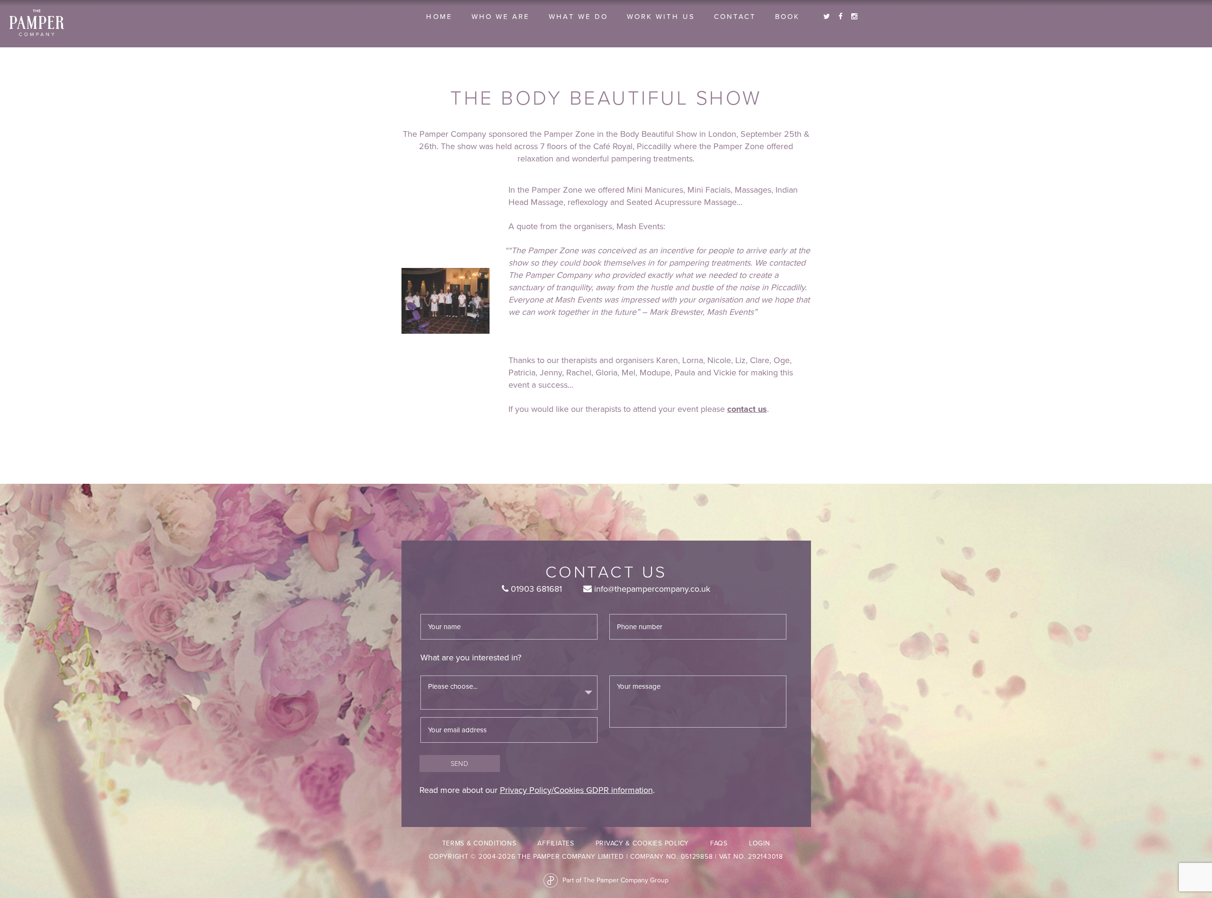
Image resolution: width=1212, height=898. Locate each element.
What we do (578, 16)
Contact (735, 16)
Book (787, 16)
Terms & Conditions (479, 843)
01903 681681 (535, 589)
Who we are (501, 16)
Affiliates (555, 843)
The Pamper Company (36, 22)
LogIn (759, 843)
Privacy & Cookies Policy (642, 843)
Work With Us (661, 16)
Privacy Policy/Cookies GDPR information (576, 790)
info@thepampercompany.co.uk (651, 589)
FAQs (719, 843)
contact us (747, 409)
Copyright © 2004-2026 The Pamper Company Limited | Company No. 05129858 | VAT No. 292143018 (606, 857)
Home (439, 16)
